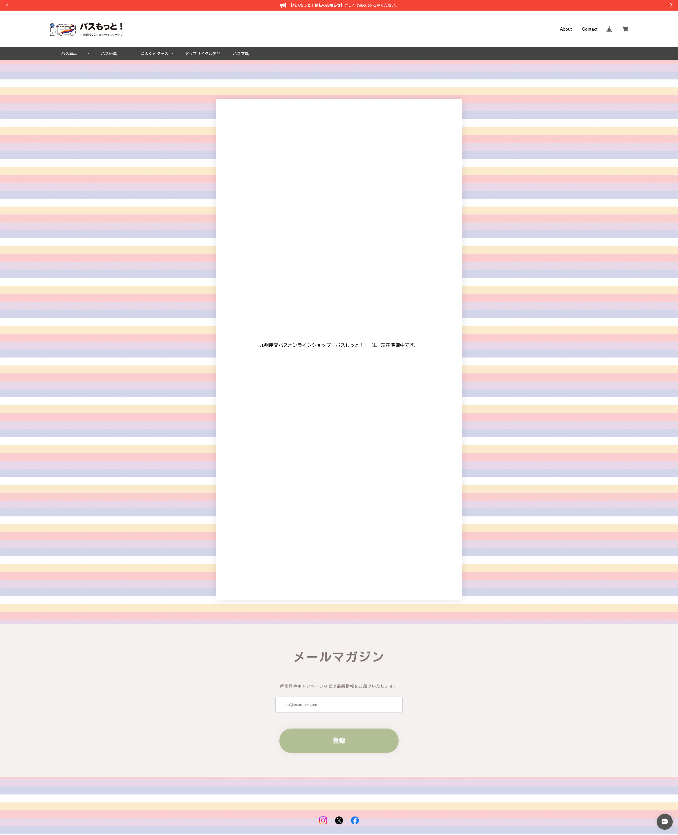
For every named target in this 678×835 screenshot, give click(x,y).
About (566, 28)
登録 (339, 741)
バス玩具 (109, 54)
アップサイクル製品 (203, 54)
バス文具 (241, 54)
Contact (590, 28)
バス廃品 (69, 54)
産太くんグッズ (154, 54)
